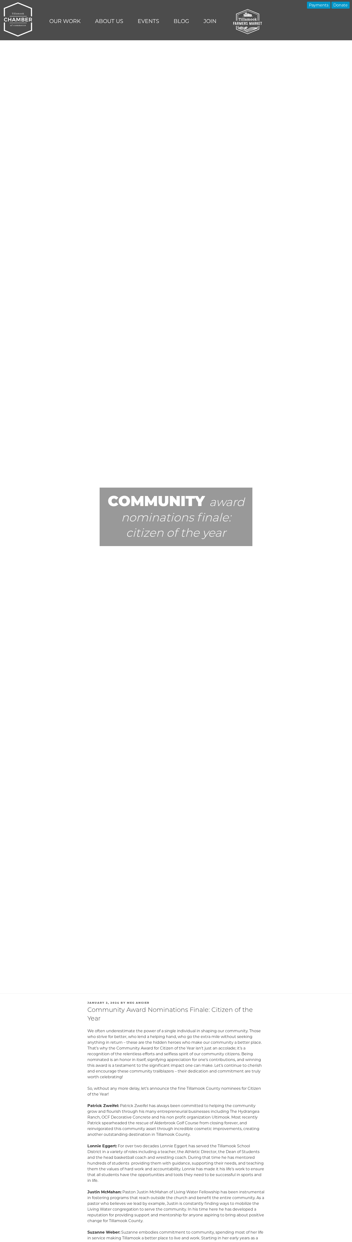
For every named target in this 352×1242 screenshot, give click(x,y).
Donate (340, 5)
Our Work (65, 21)
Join (210, 21)
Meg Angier (138, 1002)
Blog (181, 21)
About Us (109, 21)
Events (148, 21)
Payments (319, 5)
